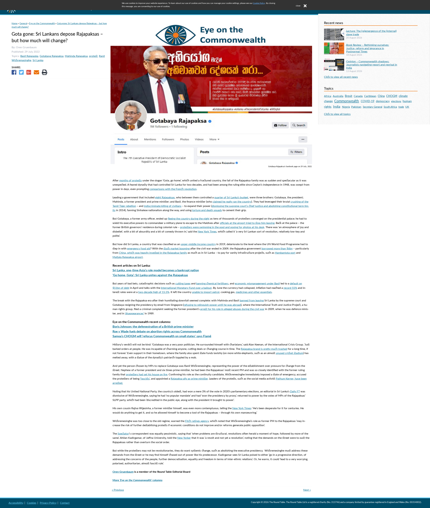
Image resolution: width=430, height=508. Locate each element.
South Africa (390, 107)
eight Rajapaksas (165, 197)
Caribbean (370, 96)
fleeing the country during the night (188, 218)
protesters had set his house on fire (146, 374)
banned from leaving (252, 300)
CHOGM (391, 96)
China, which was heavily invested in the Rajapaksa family (153, 252)
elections (396, 101)
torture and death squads (207, 210)
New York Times (207, 231)
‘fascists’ (145, 378)
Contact (65, 503)
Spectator (123, 433)
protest (93, 56)
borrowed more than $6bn (277, 248)
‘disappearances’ (134, 313)
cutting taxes (182, 283)
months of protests (130, 180)
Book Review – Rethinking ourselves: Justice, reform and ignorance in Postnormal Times (367, 48)
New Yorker (184, 438)
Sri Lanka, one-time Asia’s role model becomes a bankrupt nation (156, 270)
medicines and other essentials (254, 292)
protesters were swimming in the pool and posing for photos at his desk (222, 227)
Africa (327, 96)
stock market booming (176, 248)
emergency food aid (138, 248)
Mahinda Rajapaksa (76, 56)
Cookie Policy (259, 3)
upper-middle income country (198, 244)
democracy (383, 101)
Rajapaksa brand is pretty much (259, 349)
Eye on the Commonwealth (42, 24)
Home (14, 24)
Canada (358, 96)
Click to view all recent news (341, 77)
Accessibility (16, 503)
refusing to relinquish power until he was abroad (212, 305)
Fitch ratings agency (197, 421)
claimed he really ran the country (232, 201)
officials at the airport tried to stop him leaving (247, 223)
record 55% (290, 288)
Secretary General (372, 107)
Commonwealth (346, 101)
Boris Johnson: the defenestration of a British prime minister (153, 326)
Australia (338, 96)
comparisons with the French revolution (173, 189)
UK (407, 107)
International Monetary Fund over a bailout (186, 288)
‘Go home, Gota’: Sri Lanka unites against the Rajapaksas (150, 275)
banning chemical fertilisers (212, 283)
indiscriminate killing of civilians (162, 206)
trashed (282, 349)
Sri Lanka (38, 60)
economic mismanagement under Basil (257, 283)
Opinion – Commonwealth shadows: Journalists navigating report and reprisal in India (371, 64)
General (23, 24)
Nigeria (346, 107)
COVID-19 (367, 101)
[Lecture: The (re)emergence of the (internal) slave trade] (335, 30)
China (381, 96)
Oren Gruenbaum (123, 472)
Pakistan (356, 107)
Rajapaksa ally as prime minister (189, 378)
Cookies (31, 503)
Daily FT (295, 391)
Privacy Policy (48, 503)
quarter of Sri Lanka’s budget (231, 197)
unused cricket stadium (289, 353)
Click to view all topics (337, 114)
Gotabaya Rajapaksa (51, 56)
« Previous (118, 490)
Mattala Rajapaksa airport (128, 257)
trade (401, 107)
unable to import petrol (205, 292)
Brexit (348, 96)
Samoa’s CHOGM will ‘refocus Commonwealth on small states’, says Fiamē (162, 336)
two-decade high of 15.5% (153, 292)
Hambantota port (285, 252)
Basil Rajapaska (29, 56)
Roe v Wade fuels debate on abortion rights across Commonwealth (157, 331)
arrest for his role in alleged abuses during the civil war (232, 309)
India (336, 106)
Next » (307, 490)
